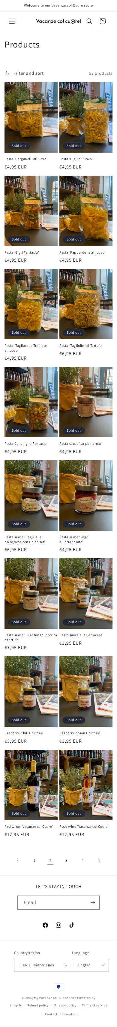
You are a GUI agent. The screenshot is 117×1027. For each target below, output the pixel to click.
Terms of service (94, 1005)
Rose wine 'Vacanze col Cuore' (84, 826)
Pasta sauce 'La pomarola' (80, 443)
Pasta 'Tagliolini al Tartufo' (81, 345)
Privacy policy (65, 1005)
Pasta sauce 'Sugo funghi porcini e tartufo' (30, 637)
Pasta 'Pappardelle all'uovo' (82, 252)
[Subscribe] (92, 903)
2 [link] (50, 860)
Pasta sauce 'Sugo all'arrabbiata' (73, 539)
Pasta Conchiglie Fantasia (25, 443)
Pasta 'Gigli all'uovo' (76, 159)
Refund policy (38, 1005)
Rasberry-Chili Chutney (23, 733)
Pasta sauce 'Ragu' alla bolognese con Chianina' (24, 539)
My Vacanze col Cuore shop (55, 998)
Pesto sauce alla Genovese (81, 635)
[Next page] (99, 860)
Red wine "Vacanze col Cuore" (29, 826)
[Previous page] (18, 860)
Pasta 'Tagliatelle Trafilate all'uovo (25, 347)
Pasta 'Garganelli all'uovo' (25, 159)
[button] (12, 21)
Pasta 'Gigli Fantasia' (21, 252)
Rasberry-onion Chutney (79, 733)
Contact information (61, 1014)
